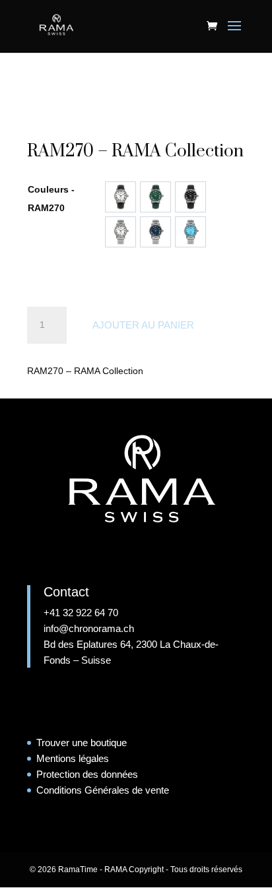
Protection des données (87, 774)
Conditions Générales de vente (102, 790)
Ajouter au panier (143, 325)
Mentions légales (72, 758)
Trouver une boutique (81, 742)
